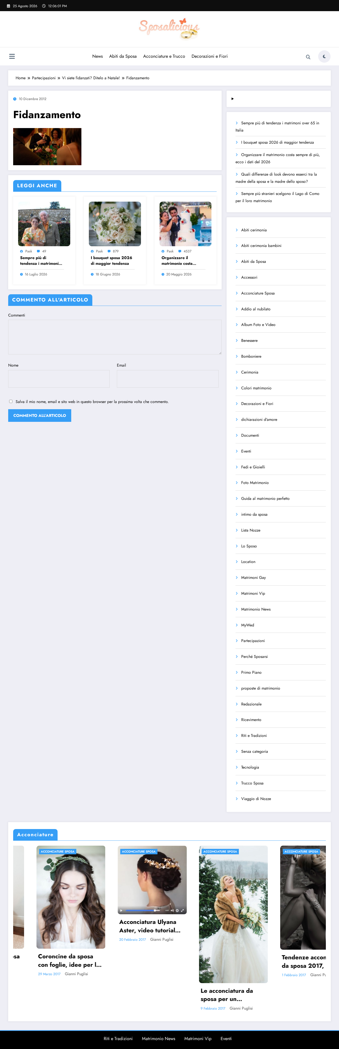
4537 (187, 251)
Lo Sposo (249, 546)
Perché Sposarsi (254, 656)
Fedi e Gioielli (253, 467)
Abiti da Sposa (123, 56)
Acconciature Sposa (258, 293)
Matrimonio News (256, 609)
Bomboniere (251, 356)
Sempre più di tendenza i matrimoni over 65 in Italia (39, 260)
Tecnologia (250, 767)
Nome (13, 365)
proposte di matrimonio (260, 688)
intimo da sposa (254, 514)
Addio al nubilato (256, 309)
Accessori (249, 277)
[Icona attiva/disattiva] (12, 57)
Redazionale (251, 704)
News (97, 56)
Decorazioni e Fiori (210, 56)
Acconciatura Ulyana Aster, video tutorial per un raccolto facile (56, 926)
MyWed (247, 625)
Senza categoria (254, 751)
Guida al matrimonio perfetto (265, 498)
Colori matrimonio (256, 388)
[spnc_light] (324, 56)
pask (28, 251)
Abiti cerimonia (254, 230)
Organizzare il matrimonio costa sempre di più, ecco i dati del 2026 (181, 260)
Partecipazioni (253, 641)
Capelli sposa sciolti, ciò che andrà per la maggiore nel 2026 (299, 909)
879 (116, 251)
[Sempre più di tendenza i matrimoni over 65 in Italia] (44, 223)
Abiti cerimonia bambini (261, 245)
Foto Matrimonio (255, 482)
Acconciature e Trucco (164, 56)
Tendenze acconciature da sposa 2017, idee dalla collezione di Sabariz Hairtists (222, 961)
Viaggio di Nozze (256, 799)
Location (248, 562)
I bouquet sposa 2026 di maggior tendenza (111, 260)
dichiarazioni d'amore (259, 419)
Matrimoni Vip (253, 593)
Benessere (249, 340)
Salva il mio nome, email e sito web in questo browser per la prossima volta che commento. (92, 401)
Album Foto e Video (258, 324)
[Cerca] (308, 57)
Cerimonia (249, 372)
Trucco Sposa (252, 783)
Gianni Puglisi (69, 939)
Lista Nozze (250, 530)
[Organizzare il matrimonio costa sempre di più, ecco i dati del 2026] (186, 223)
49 (44, 251)
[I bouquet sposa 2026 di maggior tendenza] (115, 223)
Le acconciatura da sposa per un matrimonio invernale (138, 995)
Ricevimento (251, 720)
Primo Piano (251, 672)
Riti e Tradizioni (254, 735)
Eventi (246, 451)
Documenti (250, 435)
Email (121, 365)
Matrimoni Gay (253, 577)
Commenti (16, 315)
